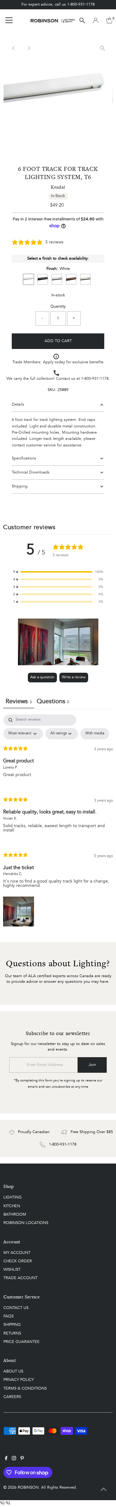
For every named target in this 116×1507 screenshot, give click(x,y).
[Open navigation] (9, 20)
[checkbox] (94, 733)
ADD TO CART (58, 341)
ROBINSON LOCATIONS (25, 1223)
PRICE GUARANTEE (21, 1342)
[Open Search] (82, 20)
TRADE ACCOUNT (20, 1278)
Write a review (74, 677)
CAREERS (12, 1397)
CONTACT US (15, 1308)
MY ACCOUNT (16, 1253)
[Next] (29, 48)
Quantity (58, 306)
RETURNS (12, 1333)
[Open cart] (109, 20)
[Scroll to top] (103, 1490)
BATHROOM (14, 1215)
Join (92, 1065)
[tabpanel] (58, 822)
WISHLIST (11, 1270)
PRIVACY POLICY (18, 1380)
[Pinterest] (22, 1459)
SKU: (52, 390)
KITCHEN (11, 1206)
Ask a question (42, 677)
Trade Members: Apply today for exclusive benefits (58, 362)
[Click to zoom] (103, 48)
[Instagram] (14, 1459)
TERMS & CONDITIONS (25, 1389)
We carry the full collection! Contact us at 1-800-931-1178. (58, 379)
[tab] (53, 702)
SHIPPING (12, 1325)
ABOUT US (13, 1371)
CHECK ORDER (17, 1261)
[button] (58, 572)
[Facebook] (6, 1459)
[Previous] (13, 48)
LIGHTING (12, 1197)
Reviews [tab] (19, 702)
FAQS (8, 1316)
